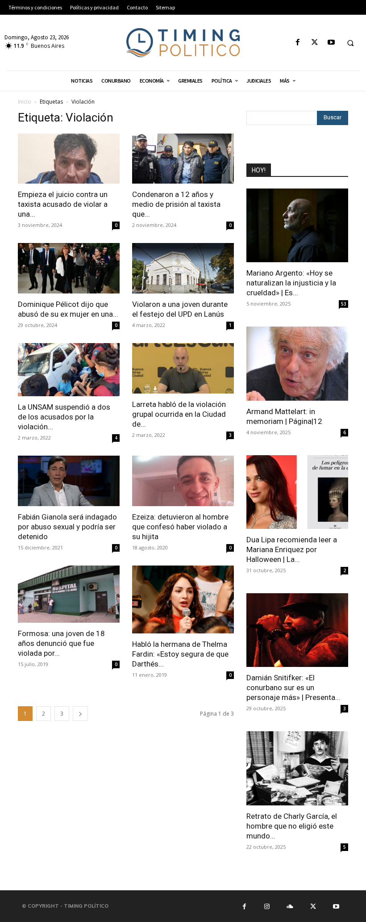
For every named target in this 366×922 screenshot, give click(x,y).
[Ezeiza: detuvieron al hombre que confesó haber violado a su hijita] (183, 481)
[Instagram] (267, 906)
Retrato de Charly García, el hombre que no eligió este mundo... (291, 826)
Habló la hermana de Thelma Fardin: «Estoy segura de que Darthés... (180, 654)
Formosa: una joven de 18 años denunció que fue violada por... (61, 643)
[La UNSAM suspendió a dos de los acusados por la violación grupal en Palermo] (69, 369)
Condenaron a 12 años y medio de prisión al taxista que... (176, 204)
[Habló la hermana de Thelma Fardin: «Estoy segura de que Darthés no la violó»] (183, 599)
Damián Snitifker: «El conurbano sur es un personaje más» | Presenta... (293, 687)
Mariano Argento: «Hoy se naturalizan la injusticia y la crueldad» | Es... (291, 282)
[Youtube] (331, 43)
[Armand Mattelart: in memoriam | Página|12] (297, 363)
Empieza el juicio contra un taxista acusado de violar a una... (63, 204)
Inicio (24, 101)
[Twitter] (314, 43)
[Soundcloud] (290, 906)
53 (343, 304)
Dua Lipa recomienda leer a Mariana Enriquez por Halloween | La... (291, 549)
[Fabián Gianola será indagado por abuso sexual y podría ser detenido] (69, 481)
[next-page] (80, 713)
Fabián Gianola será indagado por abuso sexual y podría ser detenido (67, 526)
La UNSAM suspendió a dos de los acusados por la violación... (64, 416)
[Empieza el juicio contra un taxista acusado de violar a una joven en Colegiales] (69, 159)
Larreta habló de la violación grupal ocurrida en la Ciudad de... (179, 414)
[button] (350, 43)
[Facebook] (298, 43)
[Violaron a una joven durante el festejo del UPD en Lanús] (183, 268)
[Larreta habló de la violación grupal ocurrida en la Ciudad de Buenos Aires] (183, 368)
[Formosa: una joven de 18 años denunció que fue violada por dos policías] (69, 594)
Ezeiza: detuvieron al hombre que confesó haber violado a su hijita (180, 526)
